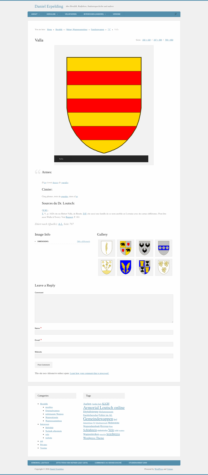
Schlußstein (90, 430)
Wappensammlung (53, 420)
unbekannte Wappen (54, 413)
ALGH (105, 404)
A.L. (60, 224)
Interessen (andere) (94, 14)
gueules (64, 182)
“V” (109, 29)
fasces (55, 182)
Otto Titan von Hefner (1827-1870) (72, 463)
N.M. (45, 210)
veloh (116, 430)
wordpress (113, 434)
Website (38, 352)
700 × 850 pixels (83, 241)
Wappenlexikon (91, 434)
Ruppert (69, 217)
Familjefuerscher (90, 415)
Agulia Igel (96, 404)
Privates (43, 444)
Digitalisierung (90, 411)
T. (43, 213)
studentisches (102, 430)
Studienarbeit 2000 (138, 463)
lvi (94, 422)
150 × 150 (146, 40)
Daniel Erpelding (49, 6)
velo (47, 434)
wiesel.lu (102, 434)
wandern (121, 430)
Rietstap (104, 426)
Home (49, 29)
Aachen (87, 403)
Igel (115, 419)
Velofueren (71, 14)
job (41, 441)
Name (38, 328)
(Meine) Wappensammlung (76, 29)
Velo (111, 430)
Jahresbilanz (88, 422)
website (48, 437)
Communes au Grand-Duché (108, 463)
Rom (111, 426)
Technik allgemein (53, 430)
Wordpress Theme (93, 438)
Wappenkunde (51, 417)
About (34, 14)
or (45, 182)
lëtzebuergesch (101, 422)
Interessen (44, 424)
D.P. (85, 213)
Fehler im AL (105, 415)
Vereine (116, 14)
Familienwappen (97, 29)
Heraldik (51, 14)
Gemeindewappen (98, 418)
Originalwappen (52, 410)
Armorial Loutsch (40, 463)
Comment (39, 293)
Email (38, 340)
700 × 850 (169, 40)
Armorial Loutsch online (104, 407)
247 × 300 (158, 40)
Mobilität (49, 427)
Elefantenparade (106, 411)
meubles (49, 407)
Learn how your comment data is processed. (89, 373)
